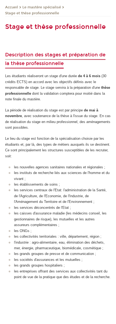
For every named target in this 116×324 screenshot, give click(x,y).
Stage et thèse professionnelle (32, 13)
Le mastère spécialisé (41, 7)
